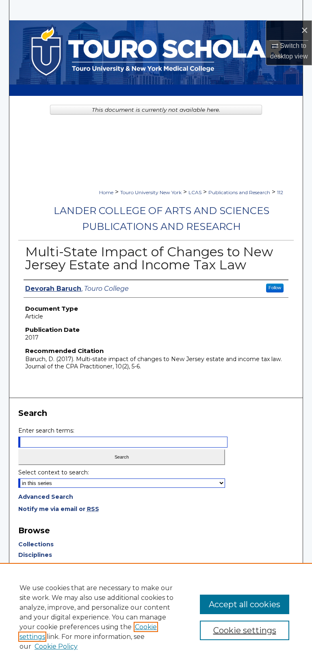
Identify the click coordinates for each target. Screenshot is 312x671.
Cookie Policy (56, 646)
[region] (156, 617)
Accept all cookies (244, 604)
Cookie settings (244, 630)
